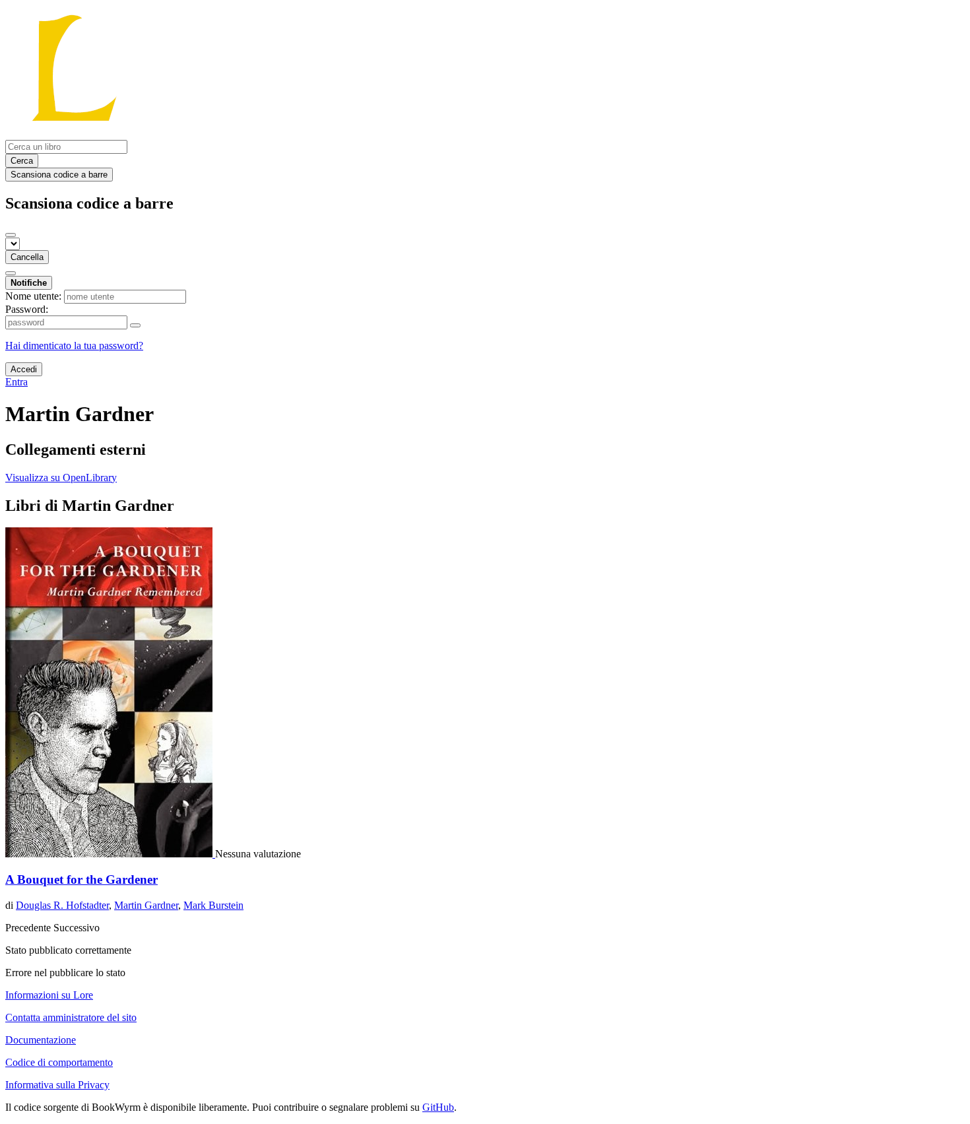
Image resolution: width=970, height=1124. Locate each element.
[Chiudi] (10, 235)
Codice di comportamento (59, 1062)
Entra (16, 381)
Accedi (24, 369)
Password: (26, 309)
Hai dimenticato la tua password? (74, 345)
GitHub (438, 1107)
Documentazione (40, 1039)
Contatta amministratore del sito (71, 1017)
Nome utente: (33, 296)
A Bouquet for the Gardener (81, 879)
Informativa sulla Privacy (57, 1084)
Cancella (27, 257)
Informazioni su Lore (49, 995)
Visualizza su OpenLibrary (61, 477)
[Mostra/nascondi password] (135, 325)
